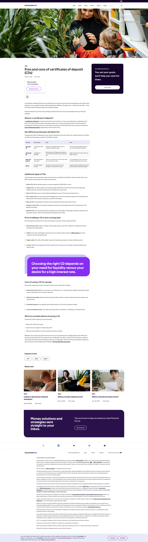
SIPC (88, 486)
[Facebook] (89, 446)
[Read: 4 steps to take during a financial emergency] (40, 380)
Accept (112, 538)
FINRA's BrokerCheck (45, 488)
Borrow (99, 5)
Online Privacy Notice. (48, 540)
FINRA (84, 486)
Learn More (107, 87)
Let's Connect (80, 427)
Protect (92, 5)
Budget (45, 358)
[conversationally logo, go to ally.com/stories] (31, 5)
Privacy (93, 452)
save (26, 66)
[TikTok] (105, 446)
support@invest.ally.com (94, 507)
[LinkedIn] (59, 446)
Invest (85, 5)
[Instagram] (43, 446)
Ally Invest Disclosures (73, 452)
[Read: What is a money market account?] (74, 380)
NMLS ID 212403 (50, 468)
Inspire (105, 5)
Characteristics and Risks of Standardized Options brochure (87, 494)
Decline (122, 538)
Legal (85, 452)
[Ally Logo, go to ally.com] (121, 1)
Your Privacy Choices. (65, 538)
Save (74, 5)
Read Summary (33, 89)
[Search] (122, 5)
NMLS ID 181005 (97, 462)
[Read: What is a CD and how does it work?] (108, 380)
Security (101, 452)
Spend (80, 5)
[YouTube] (74, 446)
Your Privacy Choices (113, 452)
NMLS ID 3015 (79, 460)
